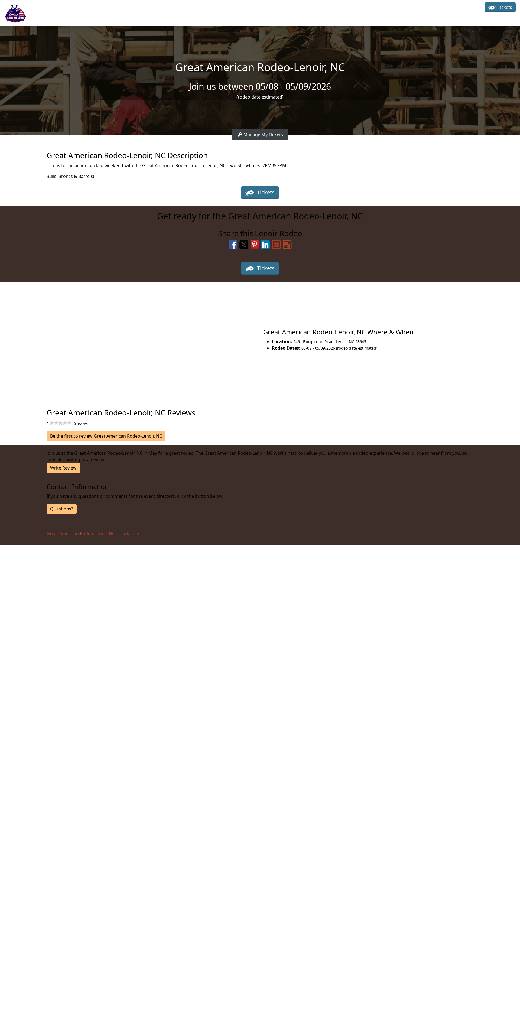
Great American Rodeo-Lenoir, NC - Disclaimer (93, 533)
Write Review (63, 468)
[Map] (130, 339)
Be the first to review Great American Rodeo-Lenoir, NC (106, 436)
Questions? (61, 509)
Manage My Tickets (262, 135)
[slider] (60, 423)
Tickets (504, 7)
